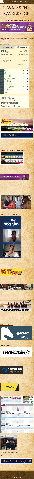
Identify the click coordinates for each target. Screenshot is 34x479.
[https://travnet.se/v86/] (16, 333)
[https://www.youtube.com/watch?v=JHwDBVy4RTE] (10, 237)
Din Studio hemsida (17, 478)
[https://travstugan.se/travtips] (11, 370)
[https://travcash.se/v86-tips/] (16, 352)
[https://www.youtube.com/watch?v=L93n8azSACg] (12, 158)
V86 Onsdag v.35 (4, 455)
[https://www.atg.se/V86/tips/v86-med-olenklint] (14, 176)
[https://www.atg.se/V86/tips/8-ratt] (15, 202)
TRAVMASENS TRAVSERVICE (17, 2)
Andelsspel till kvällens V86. (8, 38)
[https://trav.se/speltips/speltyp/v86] (9, 387)
